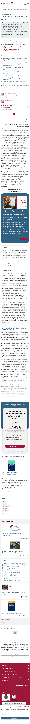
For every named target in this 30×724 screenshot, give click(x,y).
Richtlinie (5, 511)
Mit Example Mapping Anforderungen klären (15, 563)
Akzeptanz (5, 508)
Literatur (5, 89)
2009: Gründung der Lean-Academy (12, 74)
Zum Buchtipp (7, 491)
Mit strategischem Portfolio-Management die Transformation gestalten (15, 217)
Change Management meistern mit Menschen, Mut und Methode (14, 552)
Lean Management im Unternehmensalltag (9, 473)
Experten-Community (8, 671)
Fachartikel (10, 9)
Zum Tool (25, 538)
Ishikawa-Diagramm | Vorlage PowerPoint (12, 534)
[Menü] (28, 3)
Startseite (3, 9)
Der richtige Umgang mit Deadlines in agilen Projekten (15, 568)
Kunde (4, 504)
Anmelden (15, 654)
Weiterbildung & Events (9, 674)
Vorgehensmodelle (6, 622)
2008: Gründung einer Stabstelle (11, 69)
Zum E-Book (25, 555)
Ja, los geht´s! (15, 446)
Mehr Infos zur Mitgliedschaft (9, 49)
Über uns (5, 680)
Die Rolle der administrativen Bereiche (13, 76)
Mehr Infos (24, 239)
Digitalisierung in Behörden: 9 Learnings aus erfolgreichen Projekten (15, 574)
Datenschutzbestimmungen (22, 706)
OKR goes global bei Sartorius (12, 580)
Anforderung (6, 506)
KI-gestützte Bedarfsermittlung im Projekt (13, 593)
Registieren (15, 656)
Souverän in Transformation (11, 613)
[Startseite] (7, 3)
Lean (4, 501)
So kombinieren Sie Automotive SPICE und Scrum (15, 577)
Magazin (4, 665)
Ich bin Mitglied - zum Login (8, 51)
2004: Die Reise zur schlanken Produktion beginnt (16, 62)
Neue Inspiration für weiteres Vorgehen (13, 67)
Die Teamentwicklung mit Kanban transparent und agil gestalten (13, 571)
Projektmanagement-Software (11, 677)
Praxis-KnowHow (7, 668)
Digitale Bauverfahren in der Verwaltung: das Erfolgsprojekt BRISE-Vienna (16, 565)
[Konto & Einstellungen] (25, 3)
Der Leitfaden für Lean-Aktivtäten (11, 72)
